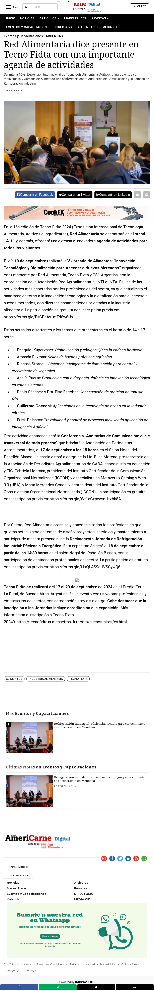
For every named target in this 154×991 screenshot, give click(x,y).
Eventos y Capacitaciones (28, 27)
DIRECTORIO (64, 27)
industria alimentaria (46, 678)
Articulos (48, 18)
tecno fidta (78, 678)
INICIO (10, 18)
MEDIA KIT (109, 27)
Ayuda (27, 964)
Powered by (77, 982)
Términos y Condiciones (50, 964)
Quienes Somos (130, 964)
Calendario (88, 27)
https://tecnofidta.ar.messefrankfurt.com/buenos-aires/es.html (72, 621)
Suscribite (139, 6)
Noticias (27, 18)
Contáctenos (11, 964)
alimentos (14, 678)
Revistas (99, 18)
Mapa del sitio (108, 964)
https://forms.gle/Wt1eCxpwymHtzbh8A (85, 498)
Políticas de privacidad (82, 964)
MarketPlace (75, 18)
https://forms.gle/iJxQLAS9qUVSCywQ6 (85, 566)
